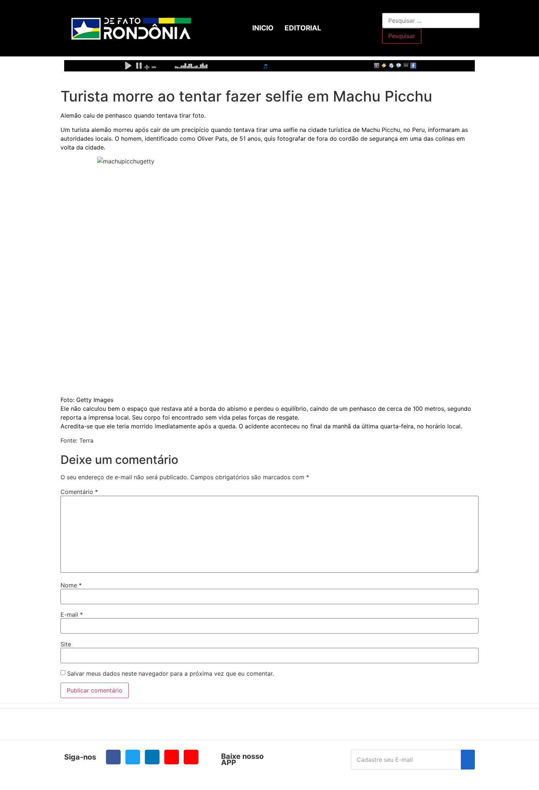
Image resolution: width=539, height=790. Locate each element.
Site (65, 644)
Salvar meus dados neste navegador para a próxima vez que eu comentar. (170, 673)
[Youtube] (171, 757)
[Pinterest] (191, 757)
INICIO (263, 28)
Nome (71, 585)
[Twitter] (132, 757)
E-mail (71, 614)
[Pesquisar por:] (431, 20)
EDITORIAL (303, 28)
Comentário (79, 492)
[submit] (468, 759)
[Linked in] (152, 757)
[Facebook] (113, 757)
